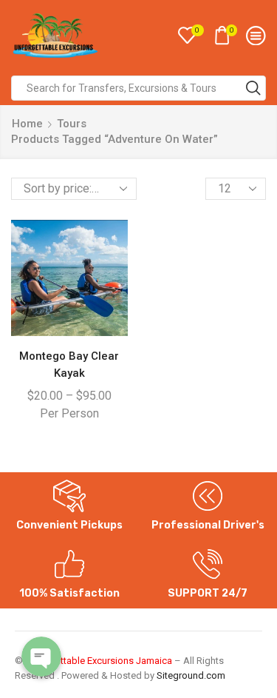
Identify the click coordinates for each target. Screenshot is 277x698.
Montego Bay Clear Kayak (69, 364)
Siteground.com (191, 675)
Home (27, 123)
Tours (71, 123)
